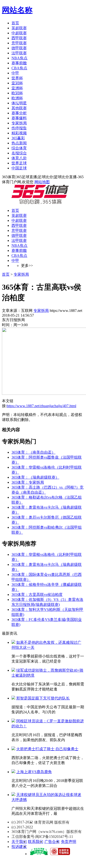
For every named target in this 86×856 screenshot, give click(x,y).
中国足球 (19, 168)
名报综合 (19, 153)
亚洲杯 (17, 88)
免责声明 (68, 842)
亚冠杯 (17, 83)
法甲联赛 (19, 53)
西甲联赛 (19, 38)
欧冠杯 (17, 93)
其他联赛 (19, 108)
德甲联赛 (19, 48)
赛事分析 (19, 113)
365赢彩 (18, 138)
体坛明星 (19, 103)
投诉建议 (19, 847)
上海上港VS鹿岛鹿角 (34, 772)
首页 (15, 23)
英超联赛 (19, 28)
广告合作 (52, 842)
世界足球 (19, 163)
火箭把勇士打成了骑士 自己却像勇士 (47, 749)
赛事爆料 (19, 118)
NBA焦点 (19, 58)
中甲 (15, 73)
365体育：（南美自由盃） (33, 452)
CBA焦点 (19, 68)
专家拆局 (19, 123)
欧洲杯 (17, 98)
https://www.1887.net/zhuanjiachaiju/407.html (41, 406)
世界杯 (17, 78)
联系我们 (35, 842)
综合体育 (19, 148)
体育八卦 (19, 158)
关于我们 (19, 842)
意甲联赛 (19, 43)
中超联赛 (19, 33)
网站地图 (42, 182)
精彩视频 (19, 133)
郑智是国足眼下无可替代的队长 (43, 698)
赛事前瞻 (19, 63)
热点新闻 (19, 143)
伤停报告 (19, 128)
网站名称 (17, 10)
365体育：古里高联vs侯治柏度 (37, 595)
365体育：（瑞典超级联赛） (35, 477)
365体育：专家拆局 (27, 482)
